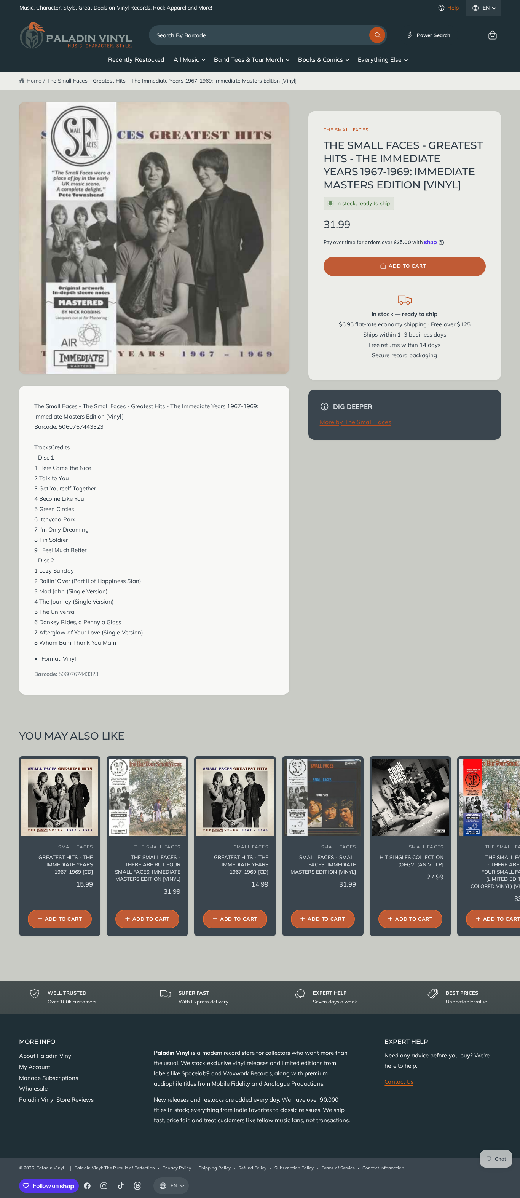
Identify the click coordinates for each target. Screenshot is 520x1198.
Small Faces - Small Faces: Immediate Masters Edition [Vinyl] (323, 864)
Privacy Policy (177, 1168)
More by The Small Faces (355, 422)
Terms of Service (338, 1168)
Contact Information (383, 1168)
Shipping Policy (215, 1168)
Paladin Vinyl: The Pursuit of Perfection (115, 1168)
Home (34, 80)
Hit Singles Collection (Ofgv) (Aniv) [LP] (411, 860)
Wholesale (33, 1088)
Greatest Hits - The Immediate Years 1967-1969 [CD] (65, 864)
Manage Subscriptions (48, 1077)
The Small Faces (346, 130)
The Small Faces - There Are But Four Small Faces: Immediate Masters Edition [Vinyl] (147, 868)
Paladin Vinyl (50, 1168)
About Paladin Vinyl (46, 1055)
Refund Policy (252, 1168)
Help (453, 7)
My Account (34, 1066)
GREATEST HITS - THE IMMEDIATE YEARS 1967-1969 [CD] (241, 864)
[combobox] (268, 35)
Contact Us (398, 1081)
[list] (260, 997)
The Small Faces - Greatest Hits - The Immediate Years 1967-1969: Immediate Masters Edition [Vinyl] (172, 80)
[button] (492, 35)
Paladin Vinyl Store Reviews (56, 1099)
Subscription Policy (294, 1168)
